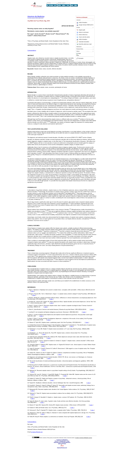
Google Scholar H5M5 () (86, 25)
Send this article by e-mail (85, 44)
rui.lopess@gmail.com (37, 432)
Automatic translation (84, 41)
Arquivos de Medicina (36, 16)
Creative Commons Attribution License (83, 437)
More (79, 53)
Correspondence (32, 50)
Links (32, 291)
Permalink (80, 58)
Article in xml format (83, 32)
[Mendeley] (77, 53)
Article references (83, 34)
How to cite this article (84, 37)
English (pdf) (82, 30)
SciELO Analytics (83, 22)
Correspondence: (32, 421)
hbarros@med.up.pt (62, 447)
